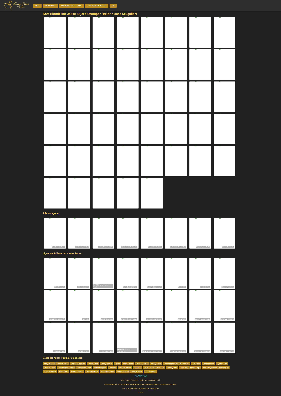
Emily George (63, 364)
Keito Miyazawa (210, 368)
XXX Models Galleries (71, 6)
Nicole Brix (224, 368)
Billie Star (160, 368)
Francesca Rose (84, 368)
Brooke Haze (49, 368)
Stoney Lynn (172, 368)
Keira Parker (128, 364)
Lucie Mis (196, 364)
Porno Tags (50, 6)
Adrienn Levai (123, 371)
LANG (113, 6)
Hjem (37, 6)
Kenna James (77, 371)
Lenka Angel (93, 364)
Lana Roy (184, 368)
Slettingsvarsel (150, 380)
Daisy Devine (136, 371)
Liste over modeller (96, 6)
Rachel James (142, 364)
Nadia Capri (195, 368)
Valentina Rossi (107, 371)
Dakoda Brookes (78, 364)
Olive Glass (149, 368)
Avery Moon (156, 364)
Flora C (117, 364)
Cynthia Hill (222, 364)
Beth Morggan (100, 368)
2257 (158, 380)
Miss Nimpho (208, 364)
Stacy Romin (106, 364)
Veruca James (124, 368)
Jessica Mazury (171, 364)
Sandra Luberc (92, 371)
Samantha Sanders (66, 368)
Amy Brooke (49, 364)
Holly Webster (50, 371)
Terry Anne (63, 371)
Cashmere (184, 364)
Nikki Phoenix (150, 371)
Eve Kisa (112, 368)
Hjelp (142, 380)
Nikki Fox (137, 368)
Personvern (135, 380)
